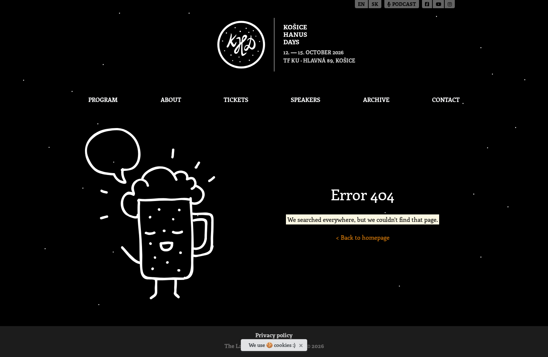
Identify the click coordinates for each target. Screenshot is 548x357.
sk (375, 4)
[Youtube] (439, 4)
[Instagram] (450, 4)
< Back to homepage (363, 237)
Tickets (236, 99)
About (171, 99)
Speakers (305, 99)
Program (103, 99)
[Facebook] (427, 4)
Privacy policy (274, 336)
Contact (446, 99)
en (361, 4)
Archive (376, 99)
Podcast (403, 4)
